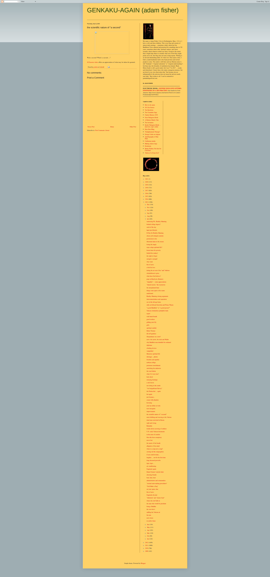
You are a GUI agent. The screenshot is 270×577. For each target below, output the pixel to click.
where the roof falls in (153, 501)
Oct (148, 210)
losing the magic (151, 244)
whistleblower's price (153, 273)
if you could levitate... (153, 455)
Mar (148, 533)
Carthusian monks (150, 141)
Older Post (133, 127)
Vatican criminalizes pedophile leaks (157, 311)
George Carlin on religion (152, 134)
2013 (147, 202)
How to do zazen (150, 105)
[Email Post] (108, 67)
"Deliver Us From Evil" (152, 153)
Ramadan (149, 426)
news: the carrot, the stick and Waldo (158, 339)
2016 (147, 193)
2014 (147, 199)
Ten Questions (149, 110)
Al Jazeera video (92, 62)
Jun (148, 524)
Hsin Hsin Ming (149, 129)
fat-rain (149, 515)
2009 (147, 551)
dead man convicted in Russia (155, 420)
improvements (151, 411)
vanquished (150, 351)
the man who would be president (156, 504)
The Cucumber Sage (151, 112)
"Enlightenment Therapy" (152, 132)
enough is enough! (152, 259)
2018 (147, 188)
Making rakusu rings (151, 144)
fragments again (151, 469)
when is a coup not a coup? (155, 449)
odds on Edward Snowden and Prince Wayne (160, 305)
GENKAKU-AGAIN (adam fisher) (133, 10)
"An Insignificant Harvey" (154, 388)
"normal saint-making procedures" (157, 483)
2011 (147, 545)
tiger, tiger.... (150, 463)
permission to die (152, 239)
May (148, 527)
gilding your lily (151, 322)
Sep (148, 213)
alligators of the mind (153, 446)
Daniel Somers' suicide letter (155, 472)
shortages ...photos (152, 357)
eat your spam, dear (152, 489)
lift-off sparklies (151, 334)
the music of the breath (153, 443)
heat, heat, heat (151, 478)
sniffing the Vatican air (153, 512)
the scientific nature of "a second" (157, 414)
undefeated (150, 293)
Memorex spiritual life (153, 354)
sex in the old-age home (154, 302)
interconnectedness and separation (157, 299)
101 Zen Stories (149, 107)
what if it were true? (153, 374)
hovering (149, 403)
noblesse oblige (151, 362)
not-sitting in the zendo (153, 386)
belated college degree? (153, 224)
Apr (148, 530)
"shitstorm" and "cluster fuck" (156, 498)
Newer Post (91, 127)
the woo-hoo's (151, 509)
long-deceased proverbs (154, 460)
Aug (148, 216)
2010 (147, 548)
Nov (148, 207)
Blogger (143, 563)
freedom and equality (153, 360)
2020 (147, 182)
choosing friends (151, 475)
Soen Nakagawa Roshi (151, 117)
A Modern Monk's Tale (152, 120)
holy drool (150, 377)
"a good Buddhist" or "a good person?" (158, 308)
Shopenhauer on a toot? (154, 337)
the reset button (151, 371)
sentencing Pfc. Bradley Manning (156, 221)
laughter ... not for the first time (156, 457)
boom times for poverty (154, 250)
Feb (148, 536)
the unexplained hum (153, 288)
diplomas (149, 345)
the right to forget (152, 256)
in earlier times (151, 521)
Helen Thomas (151, 331)
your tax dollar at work (153, 406)
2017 (147, 190)
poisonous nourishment (153, 365)
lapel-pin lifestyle (152, 230)
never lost (149, 440)
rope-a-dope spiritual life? (154, 247)
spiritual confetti (151, 328)
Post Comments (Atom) (102, 130)
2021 (147, 179)
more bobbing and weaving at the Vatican (159, 417)
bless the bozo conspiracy (154, 437)
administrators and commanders (156, 480)
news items (150, 518)
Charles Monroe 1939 (151, 115)
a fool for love (151, 267)
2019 (147, 185)
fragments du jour (152, 495)
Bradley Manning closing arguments (157, 296)
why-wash (150, 262)
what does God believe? (154, 276)
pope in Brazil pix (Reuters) (155, 279)
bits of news (150, 265)
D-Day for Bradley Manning (155, 233)
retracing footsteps (152, 380)
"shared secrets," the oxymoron (156, 285)
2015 (147, 196)
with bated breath (152, 316)
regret (148, 313)
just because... (151, 397)
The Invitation (149, 122)
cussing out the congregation (155, 452)
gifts (148, 325)
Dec (148, 204)
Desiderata (148, 146)
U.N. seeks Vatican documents (156, 432)
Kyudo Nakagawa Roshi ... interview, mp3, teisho (153, 126)
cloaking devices (151, 348)
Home (112, 127)
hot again (149, 394)
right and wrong (151, 423)
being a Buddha (151, 506)
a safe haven (150, 383)
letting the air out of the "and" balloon (158, 270)
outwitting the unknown (154, 368)
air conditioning (151, 466)
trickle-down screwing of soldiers (157, 429)
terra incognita (151, 409)
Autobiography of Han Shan (151, 138)
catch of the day (151, 227)
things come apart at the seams (156, 291)
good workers (151, 319)
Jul (148, 219)
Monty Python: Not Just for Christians (153, 149)
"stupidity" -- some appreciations (156, 282)
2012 (147, 542)
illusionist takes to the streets (155, 242)
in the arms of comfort (153, 434)
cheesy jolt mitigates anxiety (155, 236)
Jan (148, 539)
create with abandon (153, 400)
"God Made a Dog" (152, 486)
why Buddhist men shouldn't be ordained (159, 342)
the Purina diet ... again (154, 391)
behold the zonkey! (152, 253)
